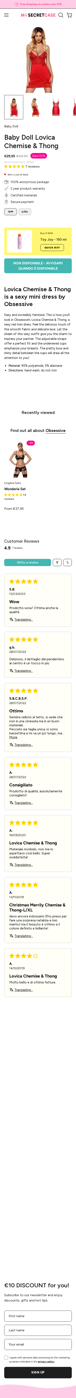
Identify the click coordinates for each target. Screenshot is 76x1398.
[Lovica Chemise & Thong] (13, 107)
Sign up (38, 1372)
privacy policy (46, 1361)
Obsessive (56, 430)
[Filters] (57, 562)
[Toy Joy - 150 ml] (19, 241)
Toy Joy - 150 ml (53, 239)
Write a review (27, 562)
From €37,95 (14, 508)
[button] (60, 15)
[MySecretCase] (38, 15)
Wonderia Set (15, 489)
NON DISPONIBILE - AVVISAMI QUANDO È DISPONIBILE (38, 265)
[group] (38, 4)
